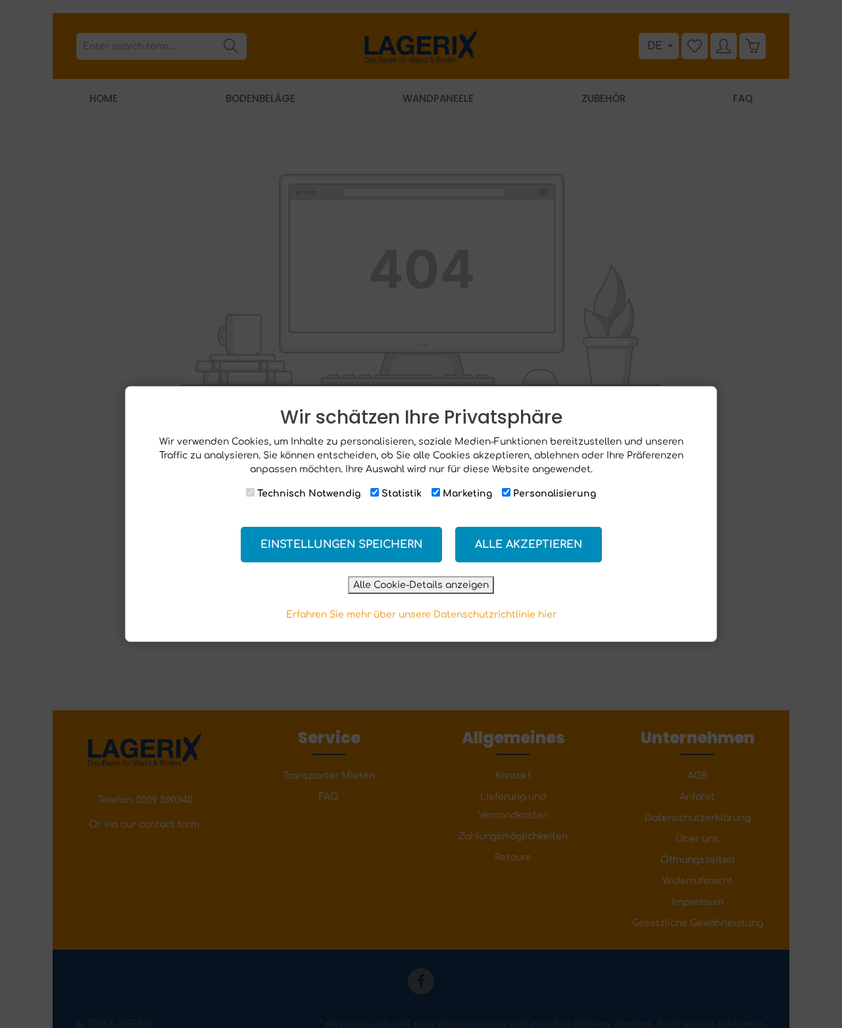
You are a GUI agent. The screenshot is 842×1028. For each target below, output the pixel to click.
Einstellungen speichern (341, 545)
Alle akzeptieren (528, 545)
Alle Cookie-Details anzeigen (421, 585)
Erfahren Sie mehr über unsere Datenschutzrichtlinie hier (421, 615)
